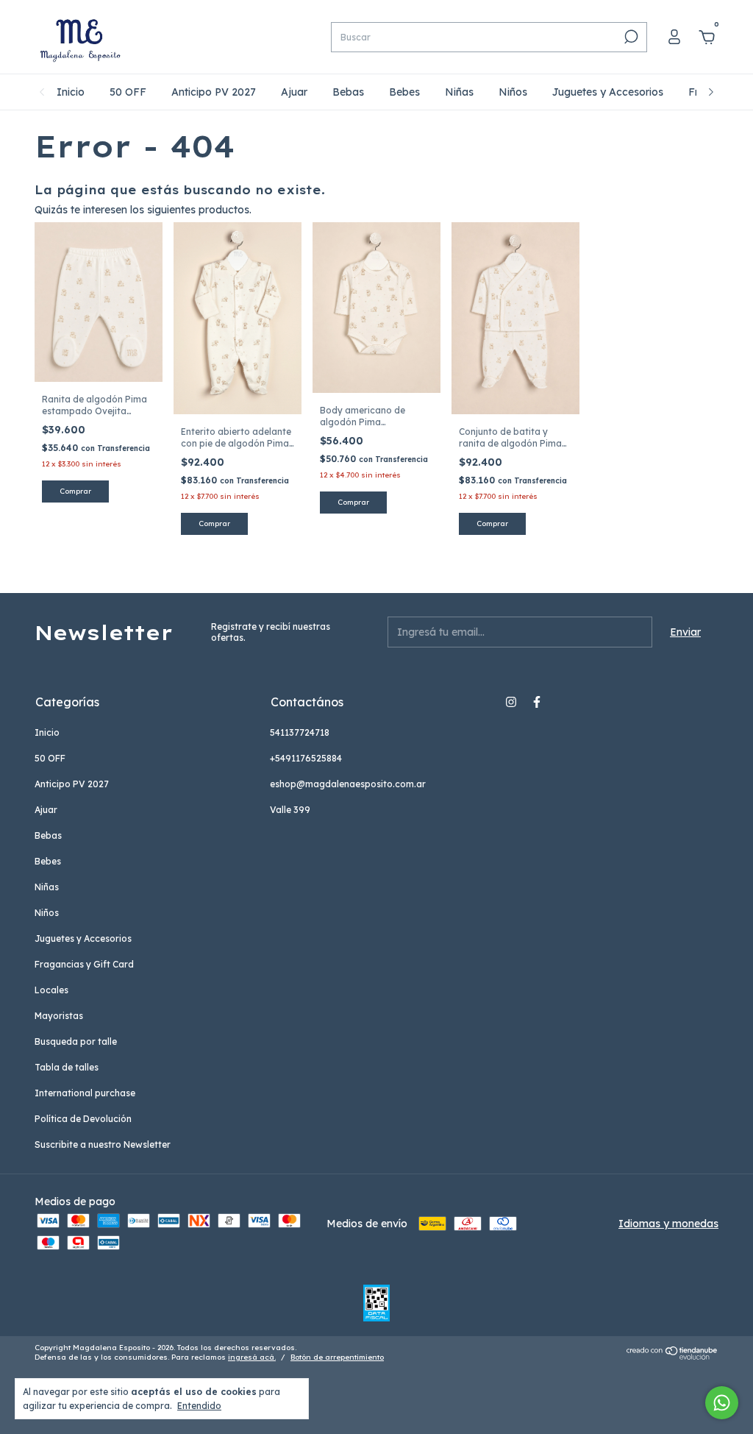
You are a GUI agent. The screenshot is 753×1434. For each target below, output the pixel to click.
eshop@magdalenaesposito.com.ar (348, 783)
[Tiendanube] (672, 1356)
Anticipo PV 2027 (213, 92)
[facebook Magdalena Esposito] (537, 702)
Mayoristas (59, 1015)
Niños (513, 92)
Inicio (71, 92)
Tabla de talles (67, 1067)
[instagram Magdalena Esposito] (511, 702)
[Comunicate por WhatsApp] (721, 1402)
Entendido (199, 1405)
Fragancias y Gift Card (84, 964)
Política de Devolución (83, 1118)
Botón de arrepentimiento (337, 1357)
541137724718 (299, 732)
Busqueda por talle (76, 1041)
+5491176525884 (306, 758)
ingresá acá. (252, 1357)
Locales (51, 989)
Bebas (348, 92)
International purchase (85, 1092)
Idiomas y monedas (668, 1223)
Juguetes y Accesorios (607, 92)
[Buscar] (629, 37)
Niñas (459, 92)
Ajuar (294, 92)
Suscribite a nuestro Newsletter (103, 1144)
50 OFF (128, 92)
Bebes (404, 92)
